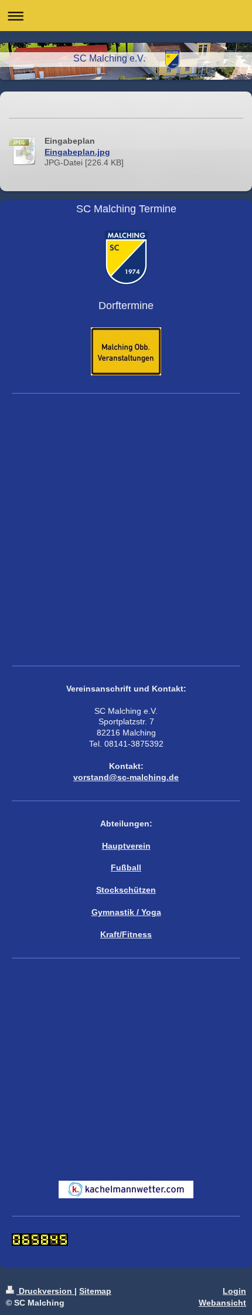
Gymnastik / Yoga (126, 912)
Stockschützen (126, 889)
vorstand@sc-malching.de (126, 777)
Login (234, 1291)
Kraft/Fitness (126, 934)
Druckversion (45, 1291)
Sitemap (95, 1291)
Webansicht (222, 1302)
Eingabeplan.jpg (77, 152)
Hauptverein (126, 845)
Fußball (126, 867)
